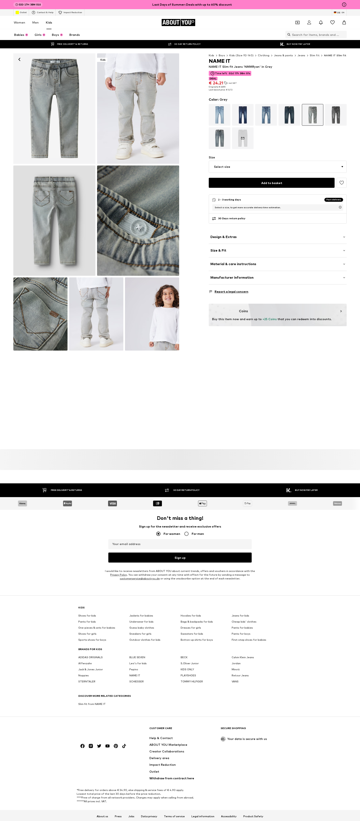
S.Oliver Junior (190, 663)
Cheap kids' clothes (244, 621)
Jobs (131, 816)
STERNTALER (86, 681)
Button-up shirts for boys (197, 639)
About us (102, 816)
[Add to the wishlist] (342, 183)
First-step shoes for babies (249, 639)
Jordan (236, 663)
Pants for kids (87, 621)
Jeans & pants (283, 55)
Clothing (263, 55)
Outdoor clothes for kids (144, 639)
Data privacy (149, 816)
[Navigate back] (19, 59)
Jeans (301, 55)
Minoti (236, 669)
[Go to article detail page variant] (219, 115)
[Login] (309, 22)
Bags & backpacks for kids (197, 621)
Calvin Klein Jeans (243, 657)
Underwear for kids (141, 621)
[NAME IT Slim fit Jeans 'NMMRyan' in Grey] (54, 220)
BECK (184, 657)
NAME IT (134, 675)
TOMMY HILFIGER (192, 681)
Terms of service (174, 816)
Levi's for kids (138, 663)
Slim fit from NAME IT (92, 704)
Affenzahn (85, 663)
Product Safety (253, 816)
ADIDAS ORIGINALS (90, 657)
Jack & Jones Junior (90, 669)
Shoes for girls (87, 633)
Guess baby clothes (141, 627)
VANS (235, 681)
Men (35, 22)
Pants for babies (242, 627)
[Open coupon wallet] (297, 22)
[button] (278, 167)
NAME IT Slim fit (335, 55)
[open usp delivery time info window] (340, 207)
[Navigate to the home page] (101, 730)
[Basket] (344, 22)
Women (19, 22)
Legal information (202, 816)
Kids (49, 22)
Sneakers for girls (140, 633)
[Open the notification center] (320, 22)
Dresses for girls (191, 627)
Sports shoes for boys (92, 639)
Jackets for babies (141, 615)
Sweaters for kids (192, 633)
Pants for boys (241, 633)
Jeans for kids (240, 615)
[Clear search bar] (343, 34)
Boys (222, 55)
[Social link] (82, 745)
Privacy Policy (118, 574)
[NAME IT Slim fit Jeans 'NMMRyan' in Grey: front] (54, 108)
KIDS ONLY (187, 669)
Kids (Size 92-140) (241, 55)
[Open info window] (344, 4)
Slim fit (315, 55)
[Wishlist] (332, 22)
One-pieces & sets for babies (96, 627)
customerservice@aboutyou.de (140, 578)
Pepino (133, 669)
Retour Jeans (240, 675)
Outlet (23, 12)
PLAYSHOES (188, 675)
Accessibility (229, 816)
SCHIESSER (136, 681)
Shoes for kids (87, 615)
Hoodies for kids (191, 615)
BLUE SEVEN (137, 657)
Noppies (83, 675)
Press (118, 816)
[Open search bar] (287, 34)
